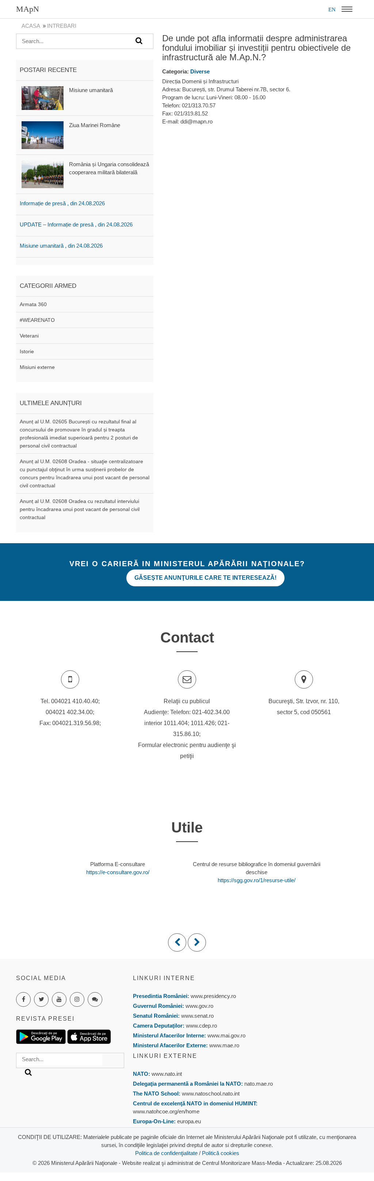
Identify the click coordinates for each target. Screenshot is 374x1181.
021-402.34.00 (211, 712)
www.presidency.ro (213, 996)
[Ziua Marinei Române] (43, 135)
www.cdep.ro (200, 1025)
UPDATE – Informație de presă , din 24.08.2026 (76, 224)
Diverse (200, 71)
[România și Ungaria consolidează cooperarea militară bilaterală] (43, 174)
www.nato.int (167, 1074)
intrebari (61, 26)
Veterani (29, 336)
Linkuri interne (164, 978)
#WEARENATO (37, 320)
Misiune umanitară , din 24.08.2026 (61, 246)
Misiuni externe (37, 367)
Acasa (31, 26)
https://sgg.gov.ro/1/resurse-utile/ (256, 880)
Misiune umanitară (91, 90)
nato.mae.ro (258, 1084)
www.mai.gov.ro (225, 1035)
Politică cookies (220, 1153)
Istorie (27, 351)
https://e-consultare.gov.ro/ (117, 872)
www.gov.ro (199, 1006)
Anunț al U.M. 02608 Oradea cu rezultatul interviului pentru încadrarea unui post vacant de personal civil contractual (80, 509)
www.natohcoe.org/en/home (166, 1111)
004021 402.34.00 (69, 712)
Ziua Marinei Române (94, 125)
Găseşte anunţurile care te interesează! (205, 578)
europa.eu (189, 1121)
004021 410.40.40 (74, 701)
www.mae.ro (223, 1045)
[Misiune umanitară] (43, 97)
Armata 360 (33, 304)
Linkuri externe (165, 1056)
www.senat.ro (197, 1016)
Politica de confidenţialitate (166, 1153)
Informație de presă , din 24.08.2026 (62, 203)
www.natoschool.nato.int (211, 1093)
